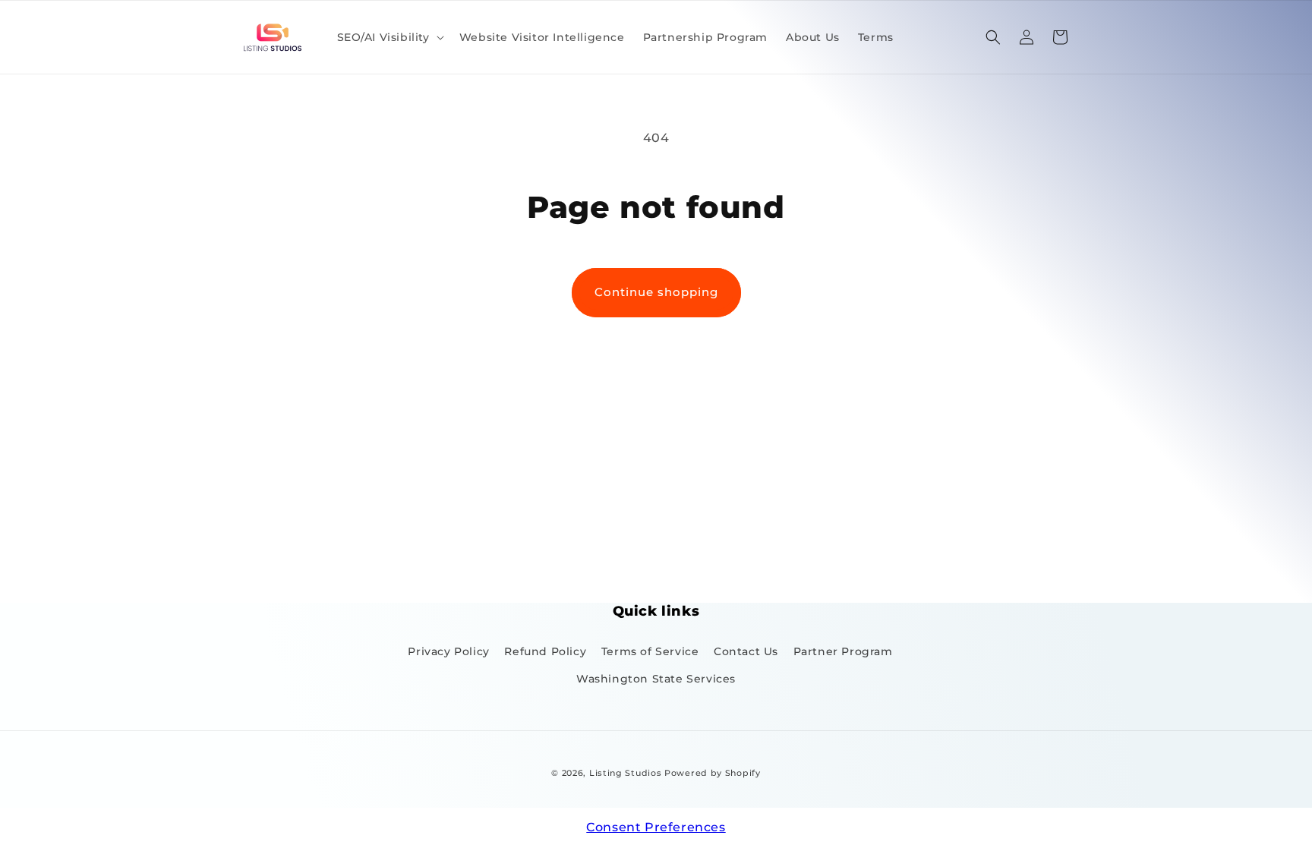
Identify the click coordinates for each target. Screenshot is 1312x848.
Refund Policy (545, 651)
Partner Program (843, 651)
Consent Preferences (655, 827)
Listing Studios (625, 773)
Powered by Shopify (712, 773)
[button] (389, 37)
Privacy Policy (448, 651)
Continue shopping (656, 292)
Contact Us (746, 651)
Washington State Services (656, 679)
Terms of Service (650, 651)
